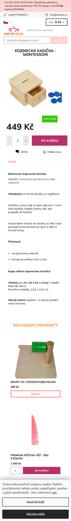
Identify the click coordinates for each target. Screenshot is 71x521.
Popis (12, 161)
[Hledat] (47, 40)
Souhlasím (35, 514)
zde (54, 492)
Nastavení (35, 502)
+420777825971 (18, 14)
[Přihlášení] (55, 40)
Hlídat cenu (54, 152)
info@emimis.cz (58, 14)
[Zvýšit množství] (21, 468)
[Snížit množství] (21, 472)
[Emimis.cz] (35, 30)
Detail (35, 394)
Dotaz (24, 151)
